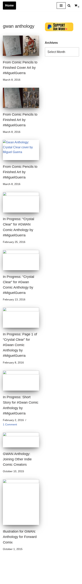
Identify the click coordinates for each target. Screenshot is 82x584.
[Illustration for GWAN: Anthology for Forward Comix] (21, 502)
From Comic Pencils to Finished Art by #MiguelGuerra (20, 120)
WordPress (36, 580)
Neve (6, 580)
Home (9, 5)
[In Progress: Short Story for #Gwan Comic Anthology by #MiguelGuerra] (21, 381)
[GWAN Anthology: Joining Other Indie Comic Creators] (21, 439)
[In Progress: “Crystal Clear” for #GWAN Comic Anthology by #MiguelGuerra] (21, 202)
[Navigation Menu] (61, 5)
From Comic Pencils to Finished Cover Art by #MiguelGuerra (20, 67)
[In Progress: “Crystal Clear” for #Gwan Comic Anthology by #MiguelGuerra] (21, 260)
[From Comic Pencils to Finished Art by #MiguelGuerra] (21, 98)
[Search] (69, 5)
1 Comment (10, 424)
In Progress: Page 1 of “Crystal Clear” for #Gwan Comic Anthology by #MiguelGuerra (20, 345)
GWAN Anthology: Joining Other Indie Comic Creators (17, 459)
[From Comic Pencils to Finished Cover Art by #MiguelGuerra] (21, 46)
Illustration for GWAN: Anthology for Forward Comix (20, 537)
